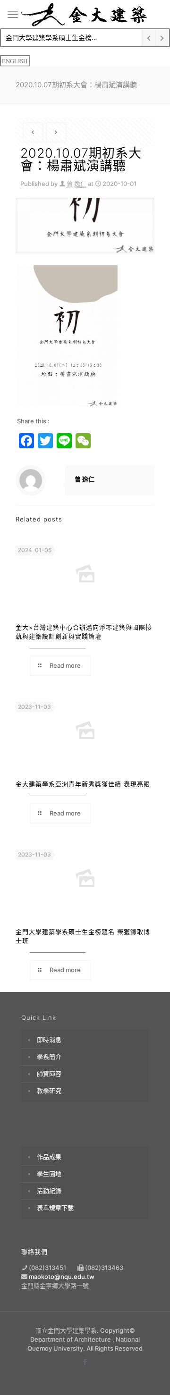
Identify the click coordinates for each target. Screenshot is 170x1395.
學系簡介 (49, 1056)
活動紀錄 (49, 1190)
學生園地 (49, 1173)
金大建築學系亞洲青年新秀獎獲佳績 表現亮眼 (83, 784)
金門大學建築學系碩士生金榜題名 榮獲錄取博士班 (68, 38)
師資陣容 (49, 1073)
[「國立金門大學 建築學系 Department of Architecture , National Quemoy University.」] (85, 14)
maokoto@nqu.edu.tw (61, 1276)
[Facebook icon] (85, 1361)
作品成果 (49, 1156)
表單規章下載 (55, 1207)
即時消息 (49, 1039)
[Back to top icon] (150, 1375)
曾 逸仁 (76, 183)
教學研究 (49, 1090)
